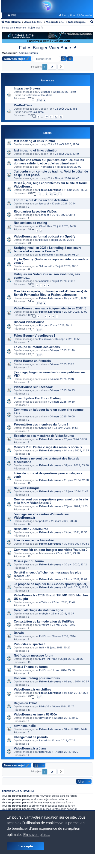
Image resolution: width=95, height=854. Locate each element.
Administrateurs (28, 53)
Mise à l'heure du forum (31, 667)
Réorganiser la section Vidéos (35, 211)
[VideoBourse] (46, 6)
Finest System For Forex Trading (37, 398)
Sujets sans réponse (14, 27)
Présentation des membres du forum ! (41, 424)
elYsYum (44, 602)
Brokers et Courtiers (40, 95)
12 (56, 116)
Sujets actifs (35, 27)
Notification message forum (33, 655)
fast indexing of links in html (34, 141)
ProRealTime (23, 105)
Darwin (19, 633)
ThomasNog (46, 166)
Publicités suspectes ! (29, 644)
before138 (45, 751)
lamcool (44, 203)
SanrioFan (45, 427)
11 (51, 116)
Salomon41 (46, 266)
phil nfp (43, 521)
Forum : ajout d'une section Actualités (41, 200)
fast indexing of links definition (36, 150)
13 (61, 116)
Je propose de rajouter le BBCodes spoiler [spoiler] (50, 584)
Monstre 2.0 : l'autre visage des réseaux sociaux (48, 447)
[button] (60, 67)
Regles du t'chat (25, 703)
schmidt (44, 214)
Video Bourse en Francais (32, 361)
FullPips (44, 636)
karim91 (44, 740)
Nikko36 (44, 706)
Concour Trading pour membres (37, 678)
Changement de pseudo (31, 737)
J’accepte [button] (25, 846)
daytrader (45, 717)
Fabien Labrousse (50, 189)
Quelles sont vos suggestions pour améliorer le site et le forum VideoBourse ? (51, 501)
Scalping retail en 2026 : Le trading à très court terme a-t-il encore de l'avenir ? (47, 249)
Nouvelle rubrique (26, 488)
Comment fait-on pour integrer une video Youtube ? (51, 550)
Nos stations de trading (30, 223)
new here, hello (25, 726)
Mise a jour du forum (29, 561)
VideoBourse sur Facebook (33, 387)
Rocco (43, 325)
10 (46, 116)
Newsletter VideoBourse (31, 529)
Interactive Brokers (27, 88)
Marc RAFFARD (48, 658)
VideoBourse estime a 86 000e (35, 714)
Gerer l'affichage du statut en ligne (38, 610)
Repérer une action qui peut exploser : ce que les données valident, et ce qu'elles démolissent (49, 161)
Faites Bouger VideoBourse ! (34, 335)
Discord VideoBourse (29, 322)
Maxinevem (46, 254)
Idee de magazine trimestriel (34, 540)
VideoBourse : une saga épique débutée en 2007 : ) (50, 308)
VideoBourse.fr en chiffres (32, 689)
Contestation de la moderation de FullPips (44, 621)
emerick (44, 281)
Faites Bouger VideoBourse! (47, 47)
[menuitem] (11, 15)
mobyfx (43, 613)
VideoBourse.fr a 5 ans (30, 748)
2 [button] (52, 67)
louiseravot (46, 339)
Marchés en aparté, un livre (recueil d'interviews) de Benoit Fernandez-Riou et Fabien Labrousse (50, 293)
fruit (41, 647)
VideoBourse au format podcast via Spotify (44, 236)
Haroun (43, 239)
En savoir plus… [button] (36, 835)
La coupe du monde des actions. (37, 347)
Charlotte (44, 226)
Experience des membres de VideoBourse (44, 436)
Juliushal (44, 91)
